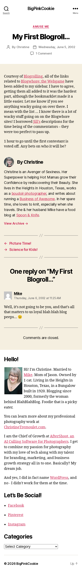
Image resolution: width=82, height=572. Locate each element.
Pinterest (15, 515)
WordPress (59, 477)
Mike (28, 375)
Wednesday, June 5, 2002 (56, 47)
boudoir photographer (29, 193)
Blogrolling (33, 76)
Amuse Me (41, 26)
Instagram (16, 524)
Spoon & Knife (27, 215)
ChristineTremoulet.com (24, 427)
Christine (23, 47)
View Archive (16, 223)
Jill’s (36, 121)
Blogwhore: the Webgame (42, 81)
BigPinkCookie (41, 8)
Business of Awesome (37, 199)
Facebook (16, 505)
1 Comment (44, 53)
